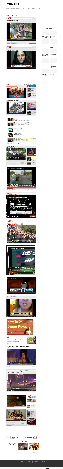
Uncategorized (12, 11)
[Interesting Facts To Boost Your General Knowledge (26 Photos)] (45, 51)
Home (7, 11)
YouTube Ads (8, 429)
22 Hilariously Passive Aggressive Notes (45, 45)
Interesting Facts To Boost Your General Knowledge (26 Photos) (45, 55)
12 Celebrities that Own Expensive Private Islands (45, 75)
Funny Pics (24, 8)
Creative (29, 8)
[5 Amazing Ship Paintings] (23, 446)
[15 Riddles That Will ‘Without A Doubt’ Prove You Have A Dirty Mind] (53, 41)
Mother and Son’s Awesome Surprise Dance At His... (34, 452)
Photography (12, 8)
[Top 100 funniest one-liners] (53, 51)
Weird (46, 8)
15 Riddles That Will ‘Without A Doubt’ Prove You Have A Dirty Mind (53, 46)
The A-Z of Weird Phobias (52, 75)
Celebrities (34, 8)
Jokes (42, 8)
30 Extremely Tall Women (44, 64)
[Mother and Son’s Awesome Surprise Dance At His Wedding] (34, 446)
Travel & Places (18, 8)
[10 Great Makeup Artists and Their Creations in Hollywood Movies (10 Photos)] (53, 60)
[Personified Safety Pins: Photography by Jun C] (45, 33)
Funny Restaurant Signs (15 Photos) (52, 37)
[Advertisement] (41, 4)
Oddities (38, 8)
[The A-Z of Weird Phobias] (53, 71)
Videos (7, 8)
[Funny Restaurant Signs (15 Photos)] (53, 33)
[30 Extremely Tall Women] (45, 60)
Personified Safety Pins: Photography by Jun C (45, 37)
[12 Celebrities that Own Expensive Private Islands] (45, 71)
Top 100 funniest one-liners (53, 55)
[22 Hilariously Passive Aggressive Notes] (45, 41)
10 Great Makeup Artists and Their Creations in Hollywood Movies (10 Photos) (53, 66)
